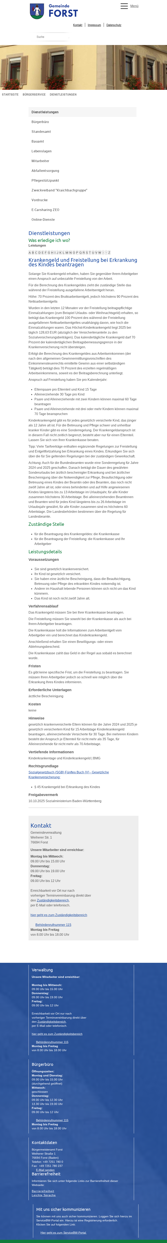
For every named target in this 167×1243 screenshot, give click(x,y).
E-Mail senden (45, 1170)
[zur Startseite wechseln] (63, 19)
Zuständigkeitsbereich (53, 900)
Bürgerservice (34, 94)
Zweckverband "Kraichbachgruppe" (59, 190)
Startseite (10, 94)
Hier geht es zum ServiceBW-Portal (64, 1232)
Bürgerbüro (40, 122)
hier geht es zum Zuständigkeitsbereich (59, 915)
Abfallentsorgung (45, 170)
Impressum (94, 25)
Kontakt (77, 25)
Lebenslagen (42, 151)
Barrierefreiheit (43, 1191)
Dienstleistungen (63, 94)
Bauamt (38, 141)
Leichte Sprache (44, 1195)
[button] (128, 6)
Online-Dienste (43, 219)
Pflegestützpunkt (45, 180)
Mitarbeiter (40, 161)
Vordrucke (40, 200)
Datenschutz (114, 25)
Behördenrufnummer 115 (53, 925)
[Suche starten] (68, 37)
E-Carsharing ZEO (45, 210)
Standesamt (41, 131)
